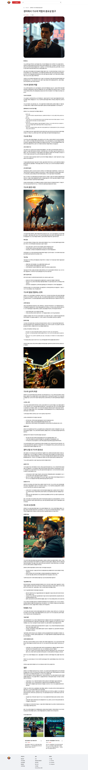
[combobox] (41, 2)
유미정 (27, 15)
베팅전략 (27, 7)
